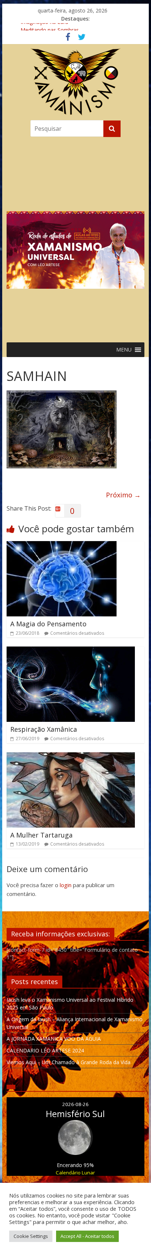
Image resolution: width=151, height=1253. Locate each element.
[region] (75, 238)
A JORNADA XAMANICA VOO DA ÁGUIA (54, 1038)
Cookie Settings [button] (31, 1236)
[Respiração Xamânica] (71, 651)
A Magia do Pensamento (48, 623)
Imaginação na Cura (44, 27)
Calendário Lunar (75, 1172)
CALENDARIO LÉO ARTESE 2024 (45, 1050)
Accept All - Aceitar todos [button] (87, 1236)
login (65, 885)
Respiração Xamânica (43, 729)
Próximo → (123, 494)
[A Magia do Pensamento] (62, 545)
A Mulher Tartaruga (41, 835)
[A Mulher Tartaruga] (71, 757)
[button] (75, 238)
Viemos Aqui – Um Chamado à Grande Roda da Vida (68, 1062)
